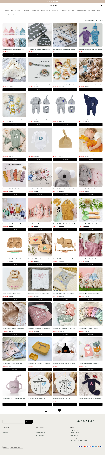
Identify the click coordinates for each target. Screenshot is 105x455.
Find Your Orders (40, 435)
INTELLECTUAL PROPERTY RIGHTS (78, 440)
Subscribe (28, 421)
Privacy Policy (73, 438)
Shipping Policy (74, 430)
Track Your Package (41, 438)
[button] (3, 6)
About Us (4, 430)
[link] (45, 10)
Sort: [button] (90, 20)
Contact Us (5, 432)
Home (3, 14)
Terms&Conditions (40, 432)
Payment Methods (74, 432)
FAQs (37, 430)
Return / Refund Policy (75, 435)
